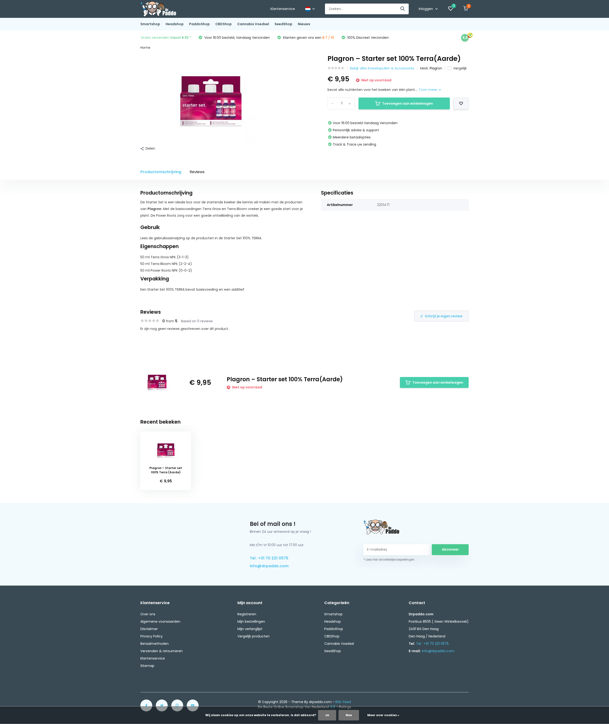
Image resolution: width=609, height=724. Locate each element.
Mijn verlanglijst (249, 628)
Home (145, 47)
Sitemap (147, 665)
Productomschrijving (160, 172)
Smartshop (150, 24)
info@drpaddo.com (269, 566)
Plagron (436, 68)
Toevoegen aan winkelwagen (407, 103)
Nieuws (304, 24)
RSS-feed (343, 702)
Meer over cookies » (383, 715)
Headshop (175, 24)
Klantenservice (282, 8)
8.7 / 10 (328, 37)
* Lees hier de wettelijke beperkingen (388, 560)
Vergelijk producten (253, 636)
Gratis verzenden (166, 37)
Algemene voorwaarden (160, 621)
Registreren (246, 614)
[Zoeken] (403, 9)
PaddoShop (199, 24)
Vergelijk (460, 68)
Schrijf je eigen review (443, 316)
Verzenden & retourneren (161, 651)
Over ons (147, 614)
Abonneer (450, 549)
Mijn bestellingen (251, 621)
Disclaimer (149, 628)
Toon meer (428, 89)
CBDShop (223, 24)
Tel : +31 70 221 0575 (269, 558)
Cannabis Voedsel (253, 24)
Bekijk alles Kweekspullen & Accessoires (382, 68)
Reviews (197, 172)
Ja (327, 715)
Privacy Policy (151, 636)
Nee (349, 715)
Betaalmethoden (154, 643)
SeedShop (283, 24)
